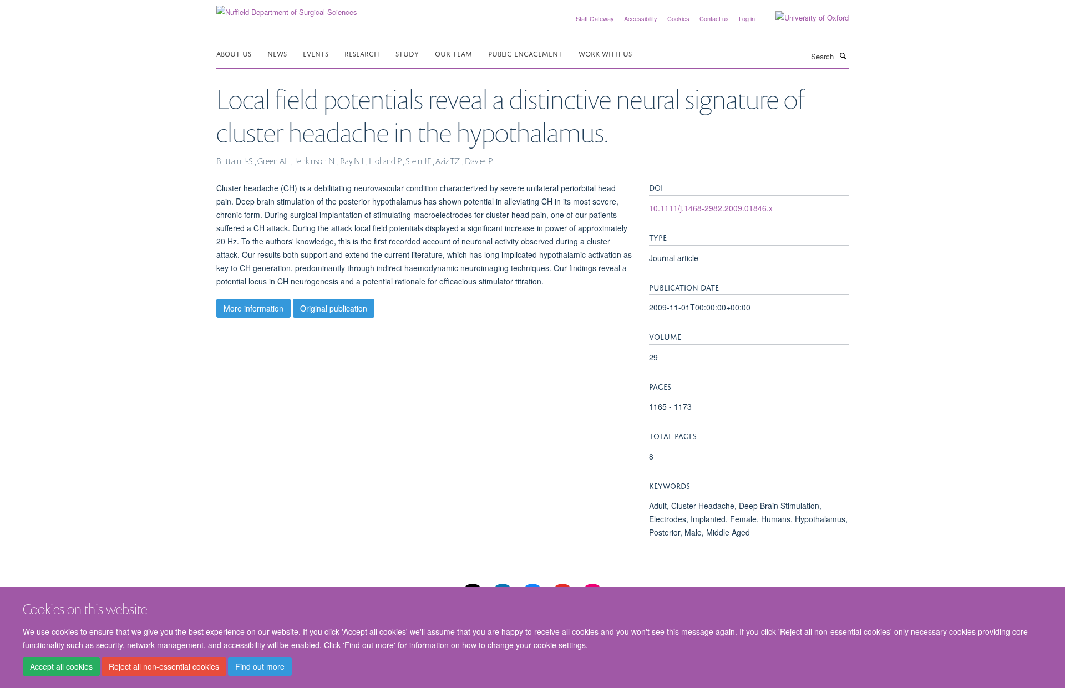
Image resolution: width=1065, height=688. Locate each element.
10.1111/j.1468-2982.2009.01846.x (711, 207)
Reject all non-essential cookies (164, 666)
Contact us (714, 18)
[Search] (842, 55)
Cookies (678, 18)
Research (361, 53)
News (277, 53)
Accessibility (640, 18)
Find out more (260, 666)
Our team (453, 53)
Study (407, 53)
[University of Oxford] (804, 17)
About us (233, 53)
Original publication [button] (333, 308)
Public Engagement (525, 53)
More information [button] (253, 308)
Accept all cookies (61, 666)
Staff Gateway (595, 18)
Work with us (605, 53)
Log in (747, 18)
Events (315, 53)
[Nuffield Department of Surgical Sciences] (286, 8)
